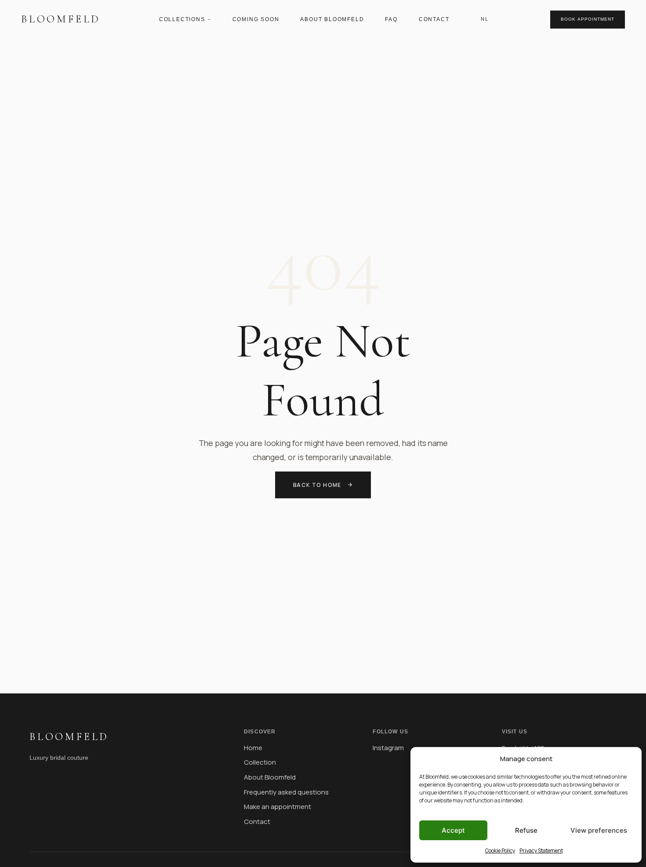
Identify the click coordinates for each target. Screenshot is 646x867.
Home (253, 747)
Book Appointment (587, 19)
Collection (260, 762)
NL (484, 19)
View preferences (598, 830)
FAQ (391, 19)
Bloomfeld (61, 19)
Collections (182, 19)
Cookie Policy (500, 850)
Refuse (526, 830)
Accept (453, 830)
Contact (434, 19)
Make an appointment (277, 806)
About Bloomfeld (332, 19)
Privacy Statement (541, 850)
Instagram (388, 747)
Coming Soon (255, 19)
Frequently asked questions (286, 792)
